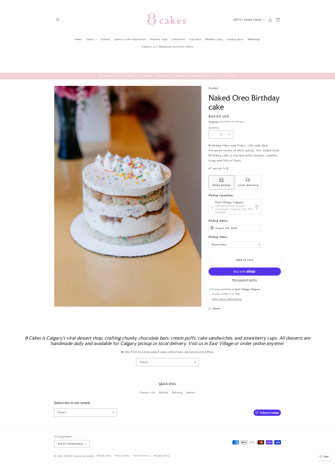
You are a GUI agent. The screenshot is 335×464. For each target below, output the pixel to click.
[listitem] (221, 182)
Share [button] (216, 308)
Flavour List (147, 392)
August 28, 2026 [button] (226, 228)
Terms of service (141, 455)
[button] (58, 20)
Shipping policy (161, 455)
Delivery (177, 392)
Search (190, 392)
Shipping (213, 121)
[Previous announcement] (55, 76)
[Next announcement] (280, 76)
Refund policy (104, 455)
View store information (227, 299)
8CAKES (68, 456)
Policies (163, 392)
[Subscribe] (195, 362)
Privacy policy (122, 455)
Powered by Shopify (83, 456)
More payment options (244, 280)
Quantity (214, 127)
